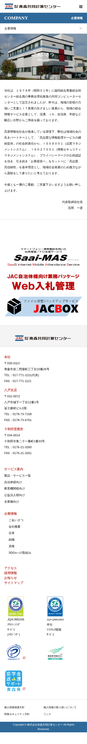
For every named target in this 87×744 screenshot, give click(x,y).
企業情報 (10, 28)
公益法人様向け (14, 495)
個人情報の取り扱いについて (60, 707)
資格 (12, 546)
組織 (12, 539)
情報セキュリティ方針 (17, 714)
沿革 (12, 533)
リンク (47, 714)
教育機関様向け (14, 488)
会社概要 (14, 526)
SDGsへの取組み (20, 552)
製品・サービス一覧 (17, 475)
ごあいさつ (16, 520)
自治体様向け (13, 482)
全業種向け (11, 501)
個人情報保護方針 (14, 707)
